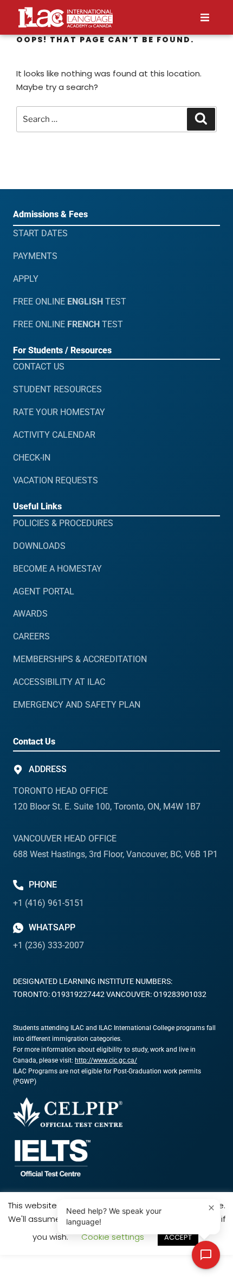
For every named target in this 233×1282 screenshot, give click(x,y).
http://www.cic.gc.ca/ (106, 1060)
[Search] (201, 119)
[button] (205, 17)
